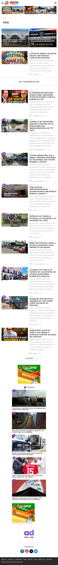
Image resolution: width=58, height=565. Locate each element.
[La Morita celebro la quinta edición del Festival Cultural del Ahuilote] (15, 57)
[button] (2, 3)
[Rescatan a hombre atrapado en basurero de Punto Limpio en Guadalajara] (29, 420)
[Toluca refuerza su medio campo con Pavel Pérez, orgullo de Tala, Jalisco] (29, 465)
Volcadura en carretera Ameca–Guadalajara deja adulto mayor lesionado (29, 408)
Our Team (49, 559)
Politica (36, 184)
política (36, 90)
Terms (25, 559)
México (31, 90)
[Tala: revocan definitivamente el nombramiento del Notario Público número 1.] (15, 191)
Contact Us (41, 559)
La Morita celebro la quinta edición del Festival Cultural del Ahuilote (42, 55)
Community (18, 559)
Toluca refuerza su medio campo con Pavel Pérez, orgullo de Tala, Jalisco (27, 476)
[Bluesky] (36, 551)
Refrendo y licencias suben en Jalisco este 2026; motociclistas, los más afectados (27, 498)
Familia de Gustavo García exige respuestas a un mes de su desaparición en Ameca (14, 40)
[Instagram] (27, 551)
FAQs (35, 559)
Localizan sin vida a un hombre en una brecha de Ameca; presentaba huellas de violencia (42, 273)
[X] (31, 551)
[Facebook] (22, 551)
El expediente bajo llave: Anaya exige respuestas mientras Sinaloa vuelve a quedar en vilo (42, 95)
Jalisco (31, 51)
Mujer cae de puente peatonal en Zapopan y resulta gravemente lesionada (27, 453)
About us (4, 559)
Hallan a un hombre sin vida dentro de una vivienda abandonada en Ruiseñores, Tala (43, 40)
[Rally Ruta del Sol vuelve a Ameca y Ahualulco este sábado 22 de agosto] (15, 247)
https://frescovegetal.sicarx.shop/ (22, 523)
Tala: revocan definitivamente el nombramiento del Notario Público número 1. (42, 190)
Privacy (30, 559)
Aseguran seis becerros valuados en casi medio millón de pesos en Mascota (41, 302)
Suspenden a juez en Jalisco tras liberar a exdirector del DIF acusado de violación (42, 333)
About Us (11, 559)
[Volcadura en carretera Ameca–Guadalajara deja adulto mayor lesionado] (29, 398)
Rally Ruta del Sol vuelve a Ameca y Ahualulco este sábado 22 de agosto (42, 245)
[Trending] (4, 119)
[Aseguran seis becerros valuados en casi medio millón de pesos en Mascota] (15, 302)
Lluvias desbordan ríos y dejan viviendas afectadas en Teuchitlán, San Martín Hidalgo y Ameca (42, 158)
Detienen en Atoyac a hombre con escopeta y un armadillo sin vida (42, 218)
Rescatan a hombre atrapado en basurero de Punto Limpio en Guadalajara (28, 431)
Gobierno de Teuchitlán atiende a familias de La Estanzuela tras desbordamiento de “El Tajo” (41, 125)
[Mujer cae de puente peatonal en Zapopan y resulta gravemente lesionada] (29, 443)
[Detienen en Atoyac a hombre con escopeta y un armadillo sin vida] (15, 220)
